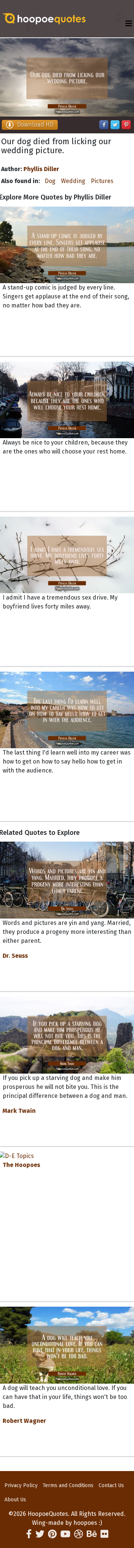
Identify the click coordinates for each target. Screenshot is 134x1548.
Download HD (35, 124)
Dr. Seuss (15, 955)
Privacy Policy (21, 1485)
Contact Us (111, 1485)
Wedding (73, 181)
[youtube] (65, 1534)
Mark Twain (19, 1110)
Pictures (102, 181)
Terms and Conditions (68, 1485)
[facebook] (29, 1534)
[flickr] (104, 1534)
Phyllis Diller (41, 169)
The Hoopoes (21, 1164)
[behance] (92, 1534)
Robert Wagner (24, 1420)
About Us (15, 1499)
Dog (50, 181)
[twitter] (39, 1534)
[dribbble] (78, 1534)
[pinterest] (52, 1534)
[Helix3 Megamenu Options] (128, 23)
